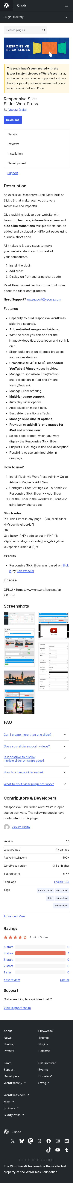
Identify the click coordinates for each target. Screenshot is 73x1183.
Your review (12, 980)
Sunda (17, 1132)
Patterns (44, 1051)
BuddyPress (14, 1115)
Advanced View (14, 916)
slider (50, 898)
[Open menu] (67, 5)
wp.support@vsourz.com (44, 299)
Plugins (43, 1044)
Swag (44, 1083)
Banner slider (45, 890)
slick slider (62, 890)
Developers (11, 1076)
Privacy (9, 1051)
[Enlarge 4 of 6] (30, 694)
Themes (43, 1038)
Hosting (9, 1044)
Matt (9, 1102)
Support (12, 173)
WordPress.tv (15, 1083)
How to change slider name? (23, 772)
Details (12, 134)
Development (17, 163)
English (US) (61, 881)
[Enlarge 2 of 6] (30, 633)
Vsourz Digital (17, 110)
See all (64, 980)
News (8, 1038)
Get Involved (47, 1063)
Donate (45, 1076)
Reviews (13, 144)
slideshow (62, 898)
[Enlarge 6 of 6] (64, 647)
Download (12, 119)
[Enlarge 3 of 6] (30, 675)
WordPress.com (16, 1095)
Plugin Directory (14, 16)
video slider (61, 905)
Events (43, 1069)
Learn (7, 1063)
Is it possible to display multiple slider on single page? (24, 758)
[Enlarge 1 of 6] (30, 617)
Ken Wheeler (25, 571)
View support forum (17, 1008)
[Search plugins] (43, 30)
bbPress (11, 1108)
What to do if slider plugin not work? (29, 784)
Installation (15, 153)
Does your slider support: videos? (27, 746)
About (8, 1031)
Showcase (45, 1031)
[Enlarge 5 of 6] (64, 617)
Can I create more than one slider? (27, 734)
